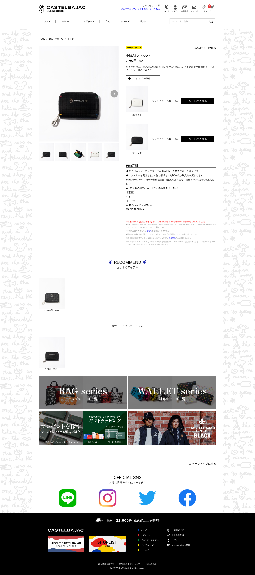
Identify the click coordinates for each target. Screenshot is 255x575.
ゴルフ (108, 21)
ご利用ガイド (177, 530)
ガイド (166, 11)
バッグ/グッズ (87, 21)
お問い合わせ (150, 564)
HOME (42, 39)
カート (212, 8)
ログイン (175, 11)
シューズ (125, 21)
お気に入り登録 (143, 78)
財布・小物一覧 (56, 39)
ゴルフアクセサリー (149, 540)
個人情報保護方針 (106, 564)
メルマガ (194, 11)
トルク (71, 39)
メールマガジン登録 (180, 545)
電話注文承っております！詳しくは (140, 9)
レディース (66, 21)
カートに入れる (197, 101)
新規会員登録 (177, 535)
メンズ (47, 21)
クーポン (203, 11)
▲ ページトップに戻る (202, 463)
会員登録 (184, 11)
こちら (149, 231)
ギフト (143, 21)
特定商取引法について (129, 564)
